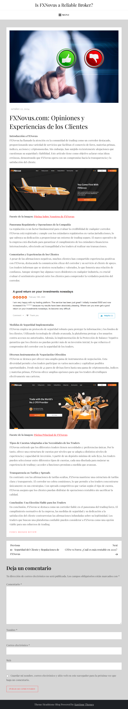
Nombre (11, 629)
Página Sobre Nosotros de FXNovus (54, 216)
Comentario (14, 584)
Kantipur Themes (84, 704)
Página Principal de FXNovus (50, 434)
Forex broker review (23, 532)
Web (8, 660)
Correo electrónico (18, 645)
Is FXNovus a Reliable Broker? (64, 5)
